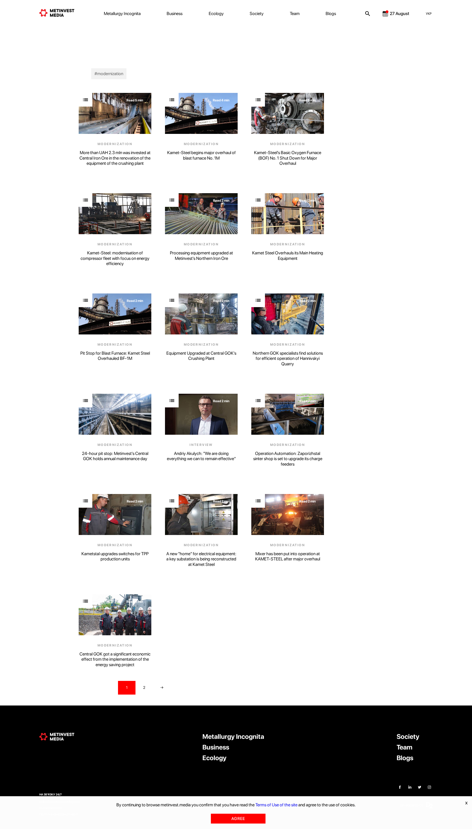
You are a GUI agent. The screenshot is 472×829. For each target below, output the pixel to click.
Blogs (331, 13)
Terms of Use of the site (276, 804)
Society (257, 13)
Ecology (216, 13)
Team (295, 13)
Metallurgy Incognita (122, 13)
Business (174, 13)
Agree (238, 818)
